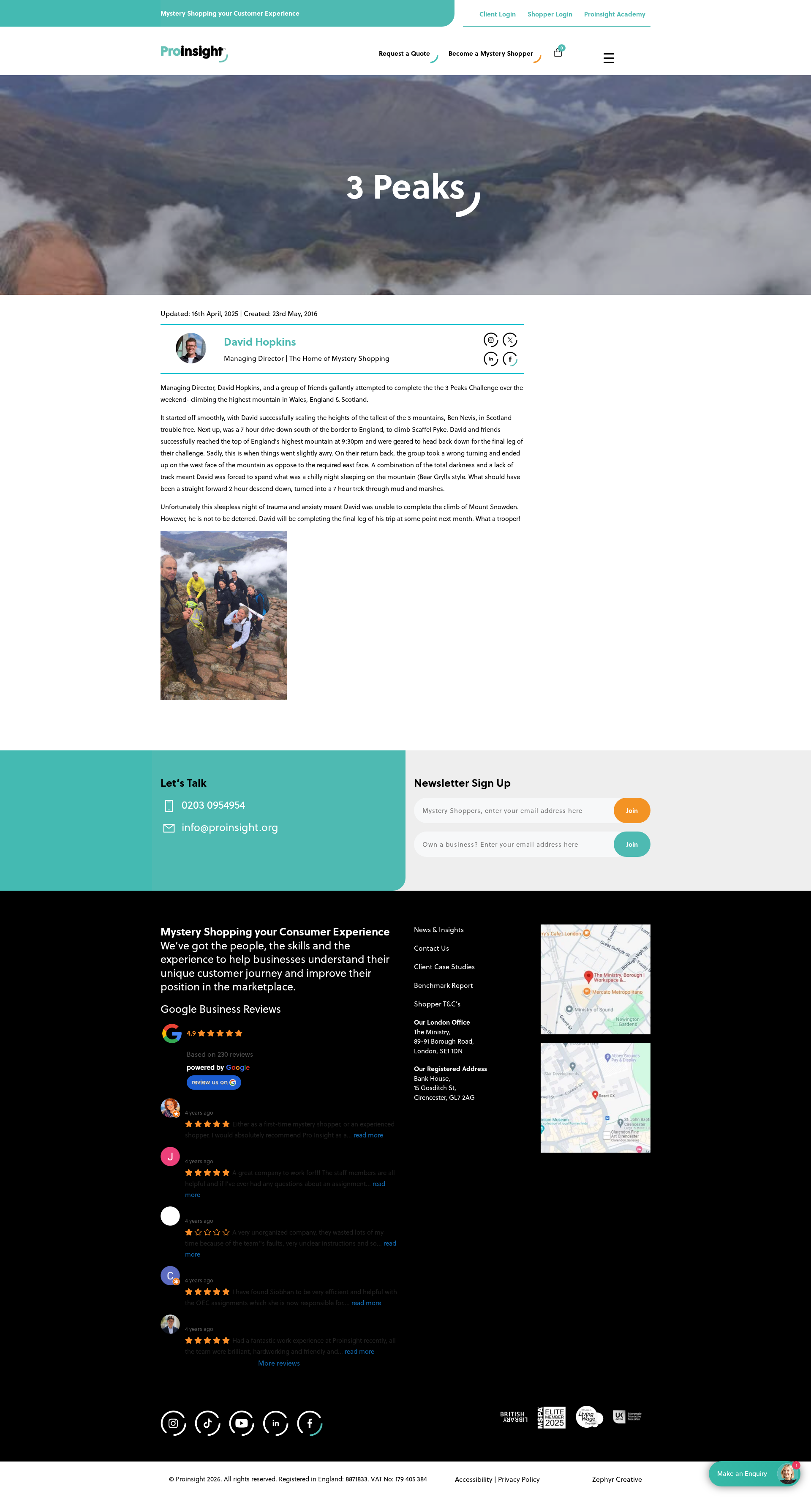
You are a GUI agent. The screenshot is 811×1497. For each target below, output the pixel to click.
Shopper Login (550, 14)
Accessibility (474, 1479)
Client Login (497, 14)
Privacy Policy (519, 1479)
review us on (210, 1081)
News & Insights (439, 929)
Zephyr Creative (617, 1479)
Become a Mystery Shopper (491, 53)
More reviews (279, 1363)
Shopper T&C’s (437, 1004)
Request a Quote (404, 53)
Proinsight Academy (614, 14)
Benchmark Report (443, 985)
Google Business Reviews (221, 1008)
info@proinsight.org (230, 826)
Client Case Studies (444, 966)
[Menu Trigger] (609, 57)
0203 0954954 (213, 804)
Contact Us (431, 948)
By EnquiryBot (751, 1473)
